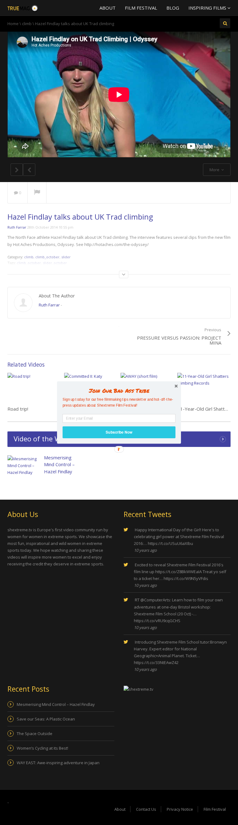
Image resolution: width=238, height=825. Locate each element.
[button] (119, 390)
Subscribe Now (119, 432)
